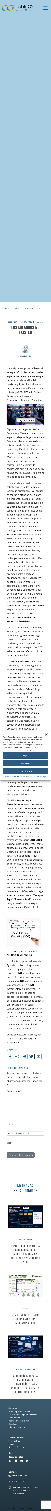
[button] (46, 734)
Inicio (7, 308)
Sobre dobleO (14, 1441)
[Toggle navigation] (45, 8)
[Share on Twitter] (31, 1056)
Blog (17, 308)
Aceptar (25, 755)
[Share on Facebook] (10, 1056)
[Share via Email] (38, 1056)
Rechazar (25, 763)
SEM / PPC (28, 322)
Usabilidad (12, 1424)
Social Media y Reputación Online (22, 1414)
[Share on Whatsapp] (17, 1056)
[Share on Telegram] (24, 1056)
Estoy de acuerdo (25, 420)
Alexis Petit (25, 356)
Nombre (12, 1124)
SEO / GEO (39, 322)
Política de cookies (12, 776)
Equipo (11, 1444)
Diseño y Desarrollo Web (18, 1421)
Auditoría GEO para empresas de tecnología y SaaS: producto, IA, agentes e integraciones (25, 1384)
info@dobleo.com (19, 1475)
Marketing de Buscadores (19, 1411)
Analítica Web (14, 1417)
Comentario (14, 1091)
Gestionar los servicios (25, 750)
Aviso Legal (41, 776)
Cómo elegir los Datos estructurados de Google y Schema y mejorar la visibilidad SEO (25, 1254)
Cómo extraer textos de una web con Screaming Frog (26, 1319)
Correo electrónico (18, 1133)
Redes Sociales (32, 308)
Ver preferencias (25, 771)
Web (9, 1142)
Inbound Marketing (16, 1427)
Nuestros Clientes (16, 1447)
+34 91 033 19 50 (19, 1481)
